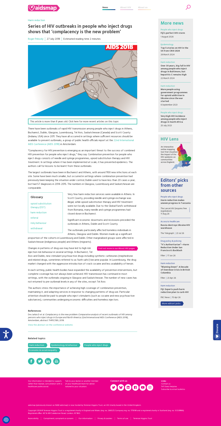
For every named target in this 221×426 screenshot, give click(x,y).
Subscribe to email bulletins (173, 389)
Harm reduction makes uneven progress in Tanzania (176, 201)
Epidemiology (167, 44)
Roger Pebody (35, 39)
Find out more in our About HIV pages (116, 248)
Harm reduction (36, 20)
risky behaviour (38, 223)
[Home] (65, 8)
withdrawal (36, 228)
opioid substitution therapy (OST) (41, 205)
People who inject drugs (96, 345)
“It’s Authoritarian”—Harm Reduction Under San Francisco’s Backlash (175, 247)
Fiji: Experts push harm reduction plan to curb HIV (175, 291)
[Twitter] (39, 361)
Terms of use (122, 418)
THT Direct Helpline (169, 386)
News (105, 7)
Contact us (166, 384)
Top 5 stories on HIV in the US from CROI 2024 (174, 49)
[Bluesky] (121, 387)
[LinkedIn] (48, 361)
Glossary (37, 197)
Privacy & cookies (105, 418)
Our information (85, 418)
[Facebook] (31, 361)
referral (34, 218)
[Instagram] (150, 387)
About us (143, 7)
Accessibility (33, 418)
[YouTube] (142, 387)
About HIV (125, 7)
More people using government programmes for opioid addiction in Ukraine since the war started (174, 95)
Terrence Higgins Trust (142, 418)
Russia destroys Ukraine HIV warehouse (175, 226)
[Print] (56, 361)
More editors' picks (171, 303)
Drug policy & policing (171, 241)
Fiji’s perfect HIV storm (173, 33)
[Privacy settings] (6, 420)
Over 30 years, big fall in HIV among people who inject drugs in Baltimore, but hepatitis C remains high (175, 70)
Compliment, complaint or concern (58, 418)
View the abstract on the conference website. (50, 325)
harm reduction (39, 213)
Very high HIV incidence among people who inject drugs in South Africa (174, 119)
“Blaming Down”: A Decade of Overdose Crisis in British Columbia (175, 270)
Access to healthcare (170, 221)
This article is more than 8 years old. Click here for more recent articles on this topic (74, 122)
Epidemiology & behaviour (64, 345)
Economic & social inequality (43, 350)
